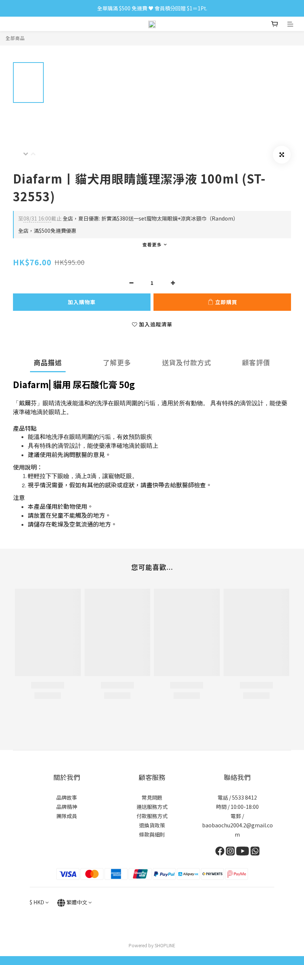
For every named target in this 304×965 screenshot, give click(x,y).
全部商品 (15, 38)
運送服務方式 (152, 806)
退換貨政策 (152, 825)
